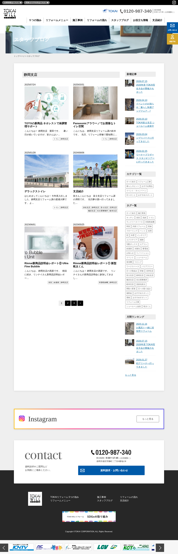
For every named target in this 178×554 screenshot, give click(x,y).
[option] (24, 547)
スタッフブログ (120, 20)
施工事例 (78, 20)
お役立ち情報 (140, 20)
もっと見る (130, 375)
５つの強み (35, 20)
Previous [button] (4, 548)
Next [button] (160, 548)
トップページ (19, 56)
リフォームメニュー (57, 20)
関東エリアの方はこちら (36, 3)
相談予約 (172, 41)
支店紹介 (157, 20)
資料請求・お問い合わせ (114, 470)
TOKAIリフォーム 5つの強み (64, 497)
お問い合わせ (172, 30)
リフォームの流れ (97, 20)
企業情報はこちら (11, 3)
